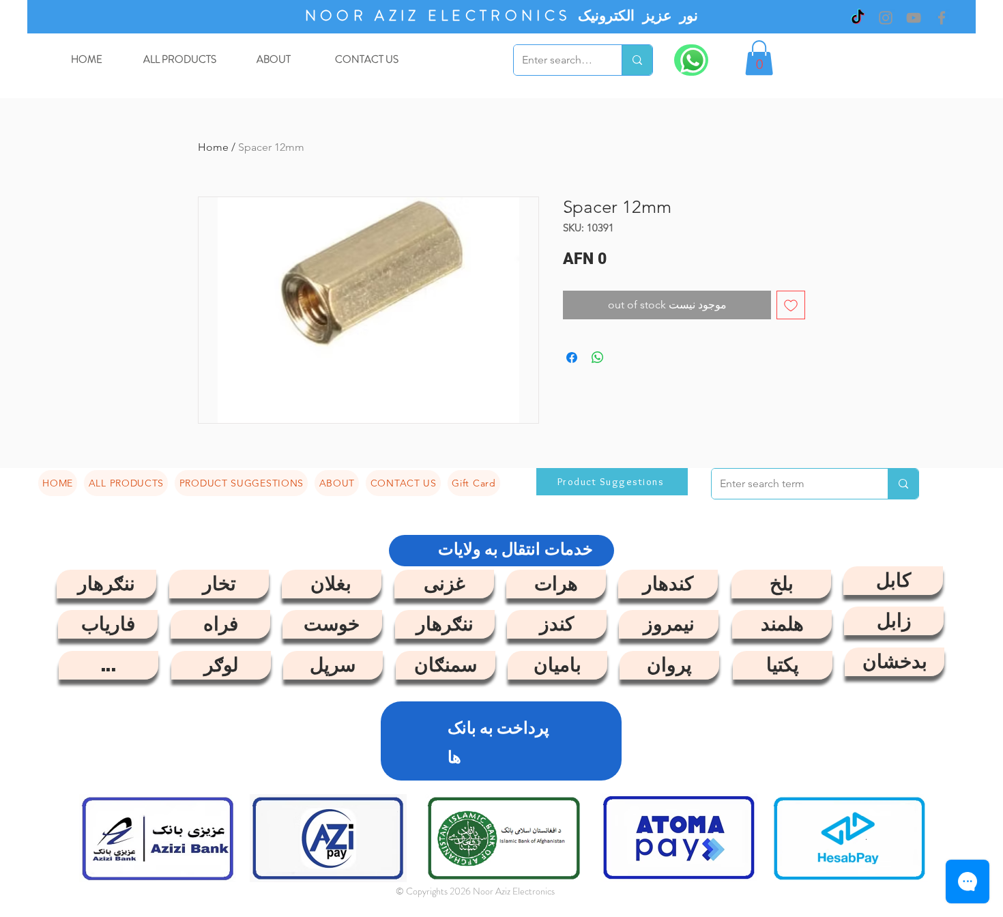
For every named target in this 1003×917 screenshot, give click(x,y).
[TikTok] (858, 18)
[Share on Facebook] (572, 357)
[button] (759, 57)
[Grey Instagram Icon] (886, 18)
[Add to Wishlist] (790, 305)
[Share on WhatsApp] (598, 357)
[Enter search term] (637, 60)
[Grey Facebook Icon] (941, 18)
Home (213, 147)
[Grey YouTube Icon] (913, 18)
